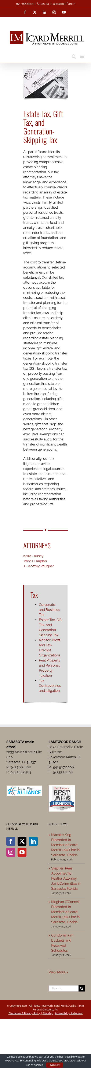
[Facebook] (10, 841)
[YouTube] (22, 852)
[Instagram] (10, 852)
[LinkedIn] (33, 841)
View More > (58, 972)
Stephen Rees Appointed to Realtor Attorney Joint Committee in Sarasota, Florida (65, 878)
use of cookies (34, 1065)
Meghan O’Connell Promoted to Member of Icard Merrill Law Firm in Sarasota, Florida (65, 912)
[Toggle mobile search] (74, 56)
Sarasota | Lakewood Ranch (56, 3)
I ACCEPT (55, 1065)
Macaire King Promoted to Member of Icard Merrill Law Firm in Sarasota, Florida (65, 845)
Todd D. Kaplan (35, 561)
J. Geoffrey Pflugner (38, 566)
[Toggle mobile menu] (82, 56)
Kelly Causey (33, 556)
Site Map (48, 1013)
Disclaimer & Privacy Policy (24, 1013)
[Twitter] (22, 841)
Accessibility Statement (69, 1013)
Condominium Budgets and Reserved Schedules (62, 943)
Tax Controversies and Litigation (50, 686)
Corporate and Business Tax (49, 610)
